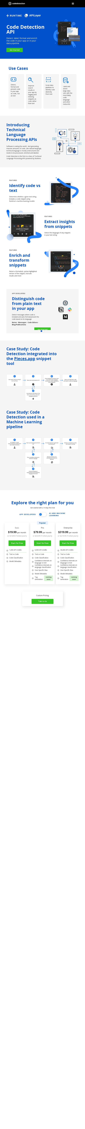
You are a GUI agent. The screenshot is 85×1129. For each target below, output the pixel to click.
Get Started (15, 50)
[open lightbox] (42, 387)
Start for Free (17, 543)
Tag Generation (39, 578)
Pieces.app (24, 358)
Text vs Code (14, 554)
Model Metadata (15, 561)
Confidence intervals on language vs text (43, 562)
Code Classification (16, 558)
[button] (72, 3)
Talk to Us (42, 601)
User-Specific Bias (41, 570)
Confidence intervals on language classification (43, 566)
